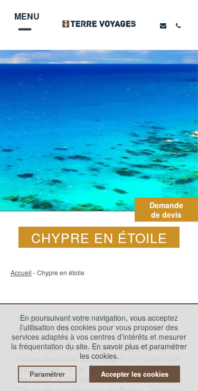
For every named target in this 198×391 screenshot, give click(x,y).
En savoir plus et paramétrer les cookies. (133, 351)
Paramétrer (47, 374)
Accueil (21, 272)
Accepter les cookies (134, 374)
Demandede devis (166, 210)
